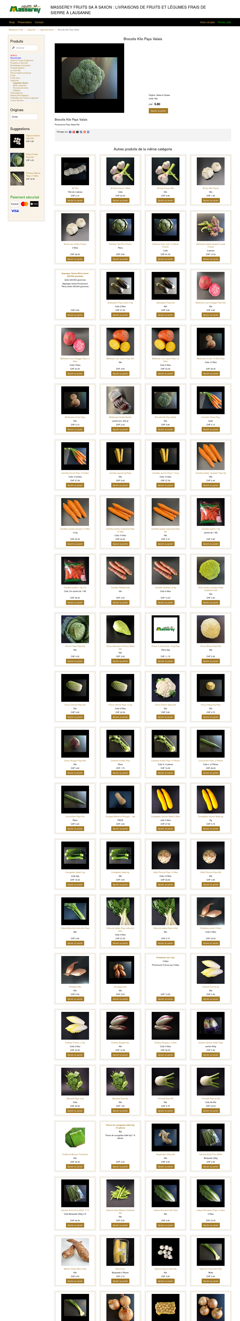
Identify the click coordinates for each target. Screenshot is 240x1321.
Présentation (25, 22)
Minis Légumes (19, 85)
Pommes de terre (20, 88)
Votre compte (207, 22)
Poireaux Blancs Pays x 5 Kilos (33, 174)
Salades (16, 90)
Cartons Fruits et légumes (21, 60)
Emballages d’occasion (20, 65)
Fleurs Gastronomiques (20, 73)
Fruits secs (15, 78)
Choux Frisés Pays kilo (32, 155)
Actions (13, 55)
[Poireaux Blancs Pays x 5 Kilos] (17, 179)
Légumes (31, 29)
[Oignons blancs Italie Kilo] (17, 141)
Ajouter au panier (158, 110)
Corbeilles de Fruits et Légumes (24, 98)
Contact (39, 22)
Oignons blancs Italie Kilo (33, 137)
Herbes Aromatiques (19, 95)
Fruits (12, 75)
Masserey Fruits (16, 29)
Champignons (16, 93)
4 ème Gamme (17, 100)
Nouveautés (15, 58)
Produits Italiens (17, 68)
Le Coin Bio (15, 70)
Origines (16, 109)
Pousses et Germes (19, 63)
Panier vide (224, 22)
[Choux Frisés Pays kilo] (17, 160)
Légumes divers (47, 29)
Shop (12, 22)
